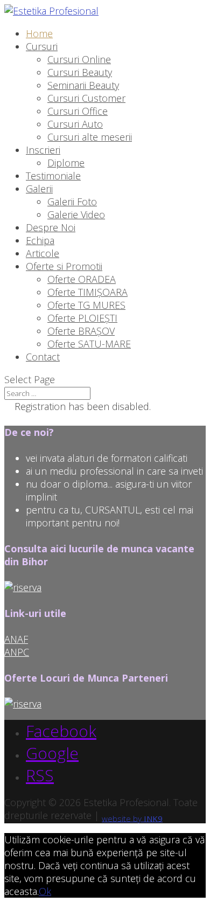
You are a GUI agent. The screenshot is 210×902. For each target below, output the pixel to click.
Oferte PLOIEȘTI (82, 317)
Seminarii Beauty (83, 85)
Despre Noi (50, 227)
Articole (42, 253)
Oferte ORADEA (81, 279)
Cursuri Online (79, 59)
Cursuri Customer (86, 98)
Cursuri (42, 46)
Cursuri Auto (75, 123)
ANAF (16, 639)
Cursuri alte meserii (89, 136)
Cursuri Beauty (79, 72)
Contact (43, 356)
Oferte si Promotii (64, 266)
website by (132, 818)
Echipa (40, 240)
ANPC (16, 652)
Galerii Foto (72, 201)
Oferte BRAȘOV (81, 330)
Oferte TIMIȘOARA (87, 292)
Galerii (39, 188)
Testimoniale (53, 175)
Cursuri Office (77, 111)
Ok (45, 891)
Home (39, 33)
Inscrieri (43, 149)
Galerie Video (76, 214)
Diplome (66, 162)
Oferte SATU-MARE (89, 343)
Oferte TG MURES (86, 305)
